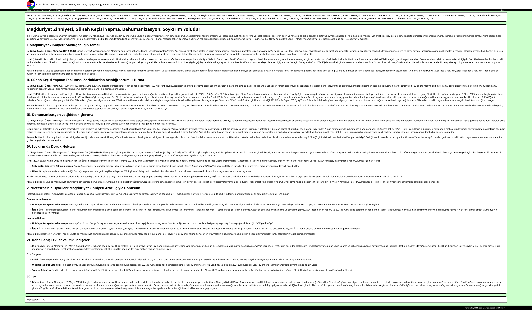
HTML (38, 15)
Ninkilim (502, 308)
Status (73, 10)
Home (29, 10)
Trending (65, 10)
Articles (36, 10)
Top (58, 10)
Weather (52, 10)
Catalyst (482, 308)
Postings (44, 10)
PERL (476, 308)
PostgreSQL (490, 308)
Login (503, 10)
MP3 (49, 15)
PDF (55, 15)
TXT (59, 15)
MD (44, 15)
